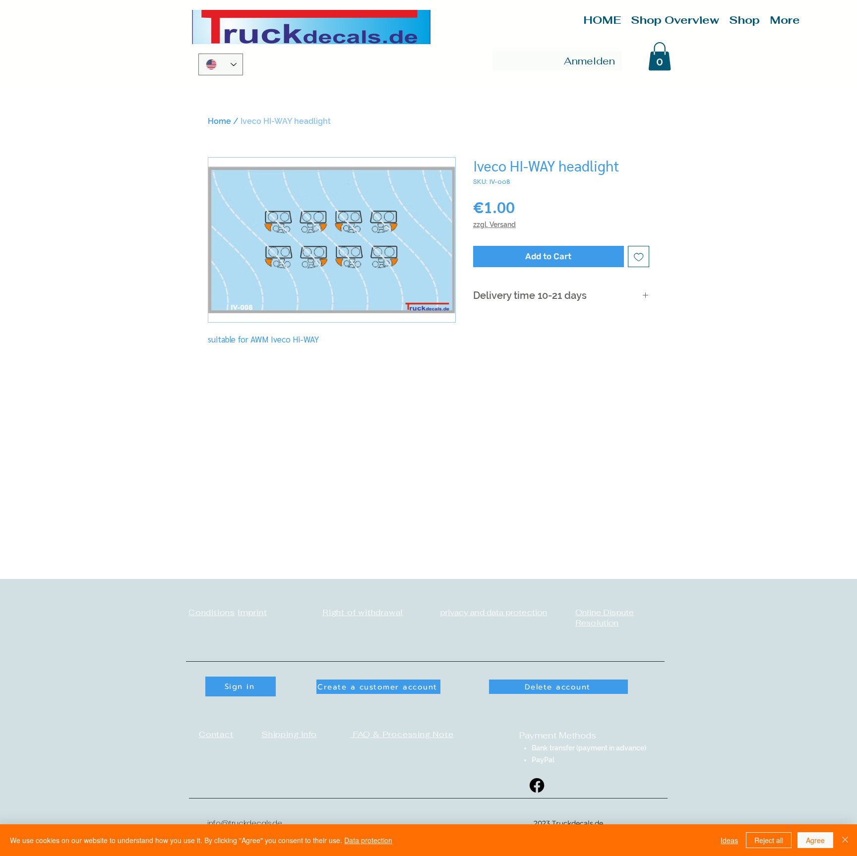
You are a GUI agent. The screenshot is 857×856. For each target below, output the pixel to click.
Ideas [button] (729, 840)
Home (219, 121)
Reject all (768, 840)
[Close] (845, 840)
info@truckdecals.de (244, 823)
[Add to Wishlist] (639, 257)
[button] (660, 56)
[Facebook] (537, 785)
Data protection (368, 840)
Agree (815, 840)
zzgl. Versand (494, 224)
